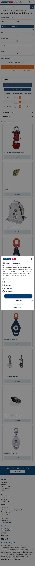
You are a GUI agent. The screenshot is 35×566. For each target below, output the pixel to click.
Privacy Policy (23, 275)
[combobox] (31, 259)
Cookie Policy (17, 307)
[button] (17, 304)
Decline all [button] (18, 300)
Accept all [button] (18, 296)
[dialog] (17, 283)
